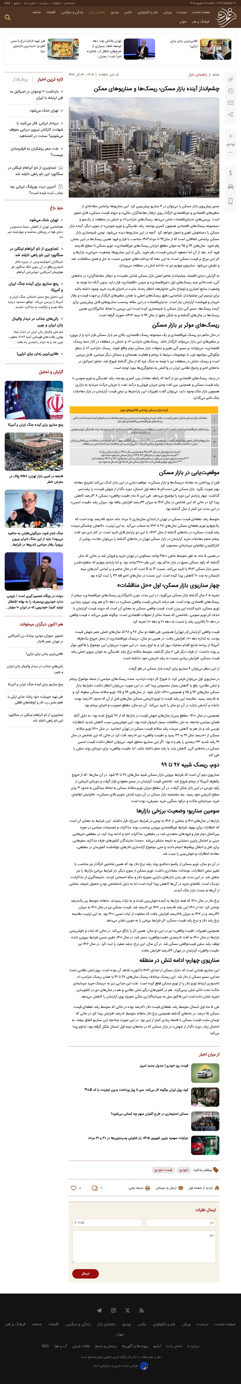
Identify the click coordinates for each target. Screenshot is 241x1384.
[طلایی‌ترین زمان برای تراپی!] (215, 49)
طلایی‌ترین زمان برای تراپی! (184, 44)
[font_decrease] (230, 152)
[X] (127, 1310)
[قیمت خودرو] (231, 188)
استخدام (69, 3)
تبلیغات (56, 3)
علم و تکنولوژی (148, 12)
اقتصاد (51, 12)
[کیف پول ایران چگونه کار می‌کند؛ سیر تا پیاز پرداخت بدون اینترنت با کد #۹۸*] (205, 1097)
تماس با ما (30, 3)
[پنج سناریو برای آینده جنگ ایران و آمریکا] (34, 400)
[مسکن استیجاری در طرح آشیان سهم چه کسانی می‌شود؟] (205, 1121)
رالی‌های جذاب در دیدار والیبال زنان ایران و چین (37, 322)
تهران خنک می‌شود (44, 111)
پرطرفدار (20, 80)
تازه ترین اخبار (50, 80)
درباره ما (44, 3)
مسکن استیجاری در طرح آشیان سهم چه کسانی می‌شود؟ (149, 1114)
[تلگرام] (99, 1310)
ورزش (168, 12)
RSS (7, 3)
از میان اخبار (209, 1055)
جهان (183, 22)
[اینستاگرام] (113, 1310)
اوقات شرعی (81, 1346)
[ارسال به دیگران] (230, 103)
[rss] (142, 1310)
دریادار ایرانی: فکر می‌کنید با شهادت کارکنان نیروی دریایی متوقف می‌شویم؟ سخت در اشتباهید (36, 129)
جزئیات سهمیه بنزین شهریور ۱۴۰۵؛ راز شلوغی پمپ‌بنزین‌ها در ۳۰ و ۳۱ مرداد (138, 1138)
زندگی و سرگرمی (72, 12)
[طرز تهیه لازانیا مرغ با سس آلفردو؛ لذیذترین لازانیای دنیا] (63, 49)
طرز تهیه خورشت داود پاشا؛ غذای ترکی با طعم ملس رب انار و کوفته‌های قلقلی (35, 700)
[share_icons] (231, 114)
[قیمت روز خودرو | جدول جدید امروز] (205, 1073)
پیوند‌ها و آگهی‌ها (135, 1346)
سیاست (181, 12)
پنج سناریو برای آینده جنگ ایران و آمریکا (36, 287)
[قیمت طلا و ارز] (231, 174)
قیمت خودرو (163, 1170)
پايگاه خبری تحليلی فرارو (111, 1357)
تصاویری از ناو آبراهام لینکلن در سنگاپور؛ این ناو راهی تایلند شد (35, 171)
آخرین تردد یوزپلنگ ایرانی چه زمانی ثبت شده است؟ (36, 190)
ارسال (85, 1274)
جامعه (37, 12)
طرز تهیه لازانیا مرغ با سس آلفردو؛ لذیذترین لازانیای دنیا (27, 46)
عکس (128, 12)
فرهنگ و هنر (201, 22)
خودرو (184, 1170)
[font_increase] (230, 136)
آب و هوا (60, 1346)
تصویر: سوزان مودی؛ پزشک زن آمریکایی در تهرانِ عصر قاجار (35, 638)
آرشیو (17, 3)
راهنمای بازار (97, 12)
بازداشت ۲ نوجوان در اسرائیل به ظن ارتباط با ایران (36, 95)
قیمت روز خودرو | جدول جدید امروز (164, 1065)
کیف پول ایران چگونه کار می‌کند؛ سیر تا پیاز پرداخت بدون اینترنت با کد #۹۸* (136, 1090)
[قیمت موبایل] (231, 202)
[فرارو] (226, 17)
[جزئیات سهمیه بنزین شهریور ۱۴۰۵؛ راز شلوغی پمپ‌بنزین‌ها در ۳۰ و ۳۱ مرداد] (205, 1145)
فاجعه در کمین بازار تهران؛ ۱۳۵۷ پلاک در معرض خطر (36, 479)
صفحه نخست (201, 12)
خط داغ (56, 208)
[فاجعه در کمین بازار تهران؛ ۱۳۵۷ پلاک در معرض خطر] (34, 452)
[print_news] (231, 91)
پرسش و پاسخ (106, 1346)
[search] (7, 17)
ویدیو (115, 12)
